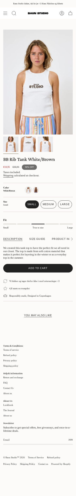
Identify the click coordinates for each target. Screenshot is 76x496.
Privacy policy (10, 360)
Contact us (43, 464)
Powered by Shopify (61, 464)
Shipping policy (10, 366)
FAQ (5, 382)
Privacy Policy (10, 464)
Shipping (8, 175)
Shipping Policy (27, 464)
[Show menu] (5, 13)
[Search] (14, 13)
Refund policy (10, 355)
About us (7, 393)
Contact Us (8, 388)
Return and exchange (13, 377)
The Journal (8, 410)
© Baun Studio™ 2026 (14, 457)
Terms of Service (36, 457)
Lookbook (8, 405)
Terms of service (11, 350)
